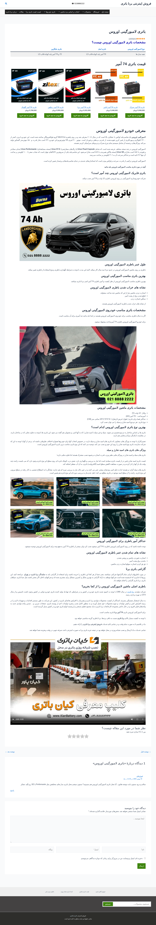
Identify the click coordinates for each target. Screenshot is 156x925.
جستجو (108, 904)
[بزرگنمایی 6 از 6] (51, 512)
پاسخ (12, 790)
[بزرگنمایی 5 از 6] (96, 512)
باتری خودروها (50, 12)
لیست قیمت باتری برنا (33, 12)
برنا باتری (130, 592)
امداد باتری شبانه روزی (67, 891)
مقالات (21, 12)
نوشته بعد (10, 752)
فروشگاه (96, 12)
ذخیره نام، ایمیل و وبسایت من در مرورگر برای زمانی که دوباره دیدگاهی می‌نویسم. (112, 858)
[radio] (86, 736)
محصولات (87, 12)
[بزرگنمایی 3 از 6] (51, 480)
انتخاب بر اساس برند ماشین (69, 12)
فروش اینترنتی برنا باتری (136, 3)
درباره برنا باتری (11, 12)
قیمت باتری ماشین (84, 891)
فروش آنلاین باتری (100, 891)
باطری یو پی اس (49, 891)
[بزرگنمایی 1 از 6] (142, 480)
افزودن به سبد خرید (135, 115)
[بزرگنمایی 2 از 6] (96, 480)
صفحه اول (105, 12)
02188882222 (79, 3)
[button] (6, 4)
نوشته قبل (146, 752)
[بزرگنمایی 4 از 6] (142, 512)
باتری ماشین (73, 916)
